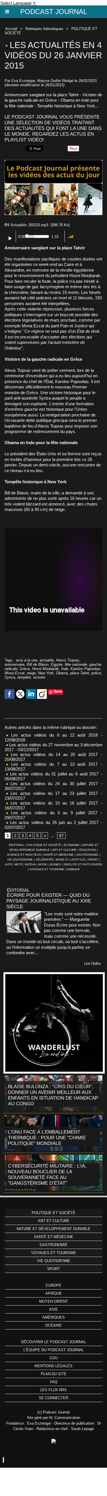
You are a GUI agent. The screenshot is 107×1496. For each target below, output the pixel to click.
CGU (54, 1358)
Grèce (25, 669)
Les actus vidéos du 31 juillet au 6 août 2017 (53, 773)
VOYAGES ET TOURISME (46, 869)
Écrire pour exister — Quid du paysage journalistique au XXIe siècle (48, 901)
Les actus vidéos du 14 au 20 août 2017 (53, 754)
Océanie (53, 1325)
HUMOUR (73, 869)
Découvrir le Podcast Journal (53, 1342)
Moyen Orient (53, 1301)
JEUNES (55, 864)
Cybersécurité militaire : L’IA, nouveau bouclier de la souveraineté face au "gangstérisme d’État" (47, 1174)
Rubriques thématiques (44, 29)
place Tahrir (79, 673)
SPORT (93, 859)
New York (46, 673)
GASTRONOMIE (87, 854)
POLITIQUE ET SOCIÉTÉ (44, 845)
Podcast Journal (53, 11)
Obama (62, 673)
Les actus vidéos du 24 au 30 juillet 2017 (53, 783)
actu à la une (26, 660)
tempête (24, 677)
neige (31, 673)
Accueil (11, 29)
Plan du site (53, 1374)
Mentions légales (53, 1366)
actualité (47, 660)
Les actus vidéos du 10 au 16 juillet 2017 (53, 803)
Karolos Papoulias (85, 669)
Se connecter (53, 1398)
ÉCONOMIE (72, 845)
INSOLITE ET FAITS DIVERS (83, 864)
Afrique (53, 1293)
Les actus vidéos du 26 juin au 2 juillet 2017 (53, 822)
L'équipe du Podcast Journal (53, 1350)
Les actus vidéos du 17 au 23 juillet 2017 (53, 793)
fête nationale (76, 664)
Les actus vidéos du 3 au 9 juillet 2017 (52, 812)
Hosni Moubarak (45, 669)
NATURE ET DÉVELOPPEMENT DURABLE (53, 1229)
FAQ (53, 1382)
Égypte (56, 664)
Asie (53, 1309)
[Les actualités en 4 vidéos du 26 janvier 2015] (53, 162)
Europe (53, 1285)
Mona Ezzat (15, 673)
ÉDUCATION (87, 849)
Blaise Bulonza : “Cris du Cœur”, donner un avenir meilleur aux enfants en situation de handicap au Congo (53, 1095)
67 (61, 835)
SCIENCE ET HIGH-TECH (24, 854)
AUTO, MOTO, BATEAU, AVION (26, 864)
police (96, 673)
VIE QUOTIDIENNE (20, 859)
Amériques (53, 1317)
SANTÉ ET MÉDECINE (58, 854)
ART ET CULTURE (64, 849)
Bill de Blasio (38, 664)
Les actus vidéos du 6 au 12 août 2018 (53, 735)
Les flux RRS (53, 1390)
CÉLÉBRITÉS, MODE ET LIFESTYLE (60, 859)
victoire (39, 677)
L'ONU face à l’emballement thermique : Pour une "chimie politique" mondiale (47, 1137)
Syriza (10, 677)
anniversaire (15, 664)
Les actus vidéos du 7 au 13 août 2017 (53, 764)
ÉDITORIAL (16, 845)
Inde (64, 669)
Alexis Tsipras (67, 660)
